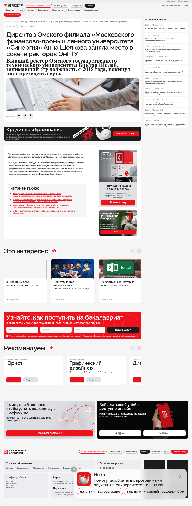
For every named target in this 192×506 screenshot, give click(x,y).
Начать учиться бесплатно (100, 491)
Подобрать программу (49, 433)
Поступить (13, 380)
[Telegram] (25, 116)
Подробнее (118, 232)
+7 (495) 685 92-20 (167, 5)
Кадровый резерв (91, 10)
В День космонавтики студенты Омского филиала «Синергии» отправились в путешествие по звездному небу (42, 200)
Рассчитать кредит (126, 133)
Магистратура (57, 10)
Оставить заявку (12, 14)
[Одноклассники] (31, 116)
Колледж (30, 10)
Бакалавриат (43, 10)
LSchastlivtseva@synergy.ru (63, 495)
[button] (132, 251)
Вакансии (10, 10)
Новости (16, 21)
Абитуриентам (77, 6)
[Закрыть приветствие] (74, 469)
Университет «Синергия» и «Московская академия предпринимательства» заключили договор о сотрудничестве (42, 194)
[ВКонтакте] (19, 116)
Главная (8, 21)
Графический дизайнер (86, 365)
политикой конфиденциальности (124, 336)
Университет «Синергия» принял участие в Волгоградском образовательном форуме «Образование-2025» (41, 206)
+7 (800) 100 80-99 (181, 5)
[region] (166, 73)
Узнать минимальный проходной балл (156, 491)
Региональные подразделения (38, 6)
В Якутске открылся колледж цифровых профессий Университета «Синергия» (44, 212)
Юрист (14, 363)
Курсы (20, 10)
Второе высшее (74, 10)
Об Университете (60, 6)
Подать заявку (118, 202)
